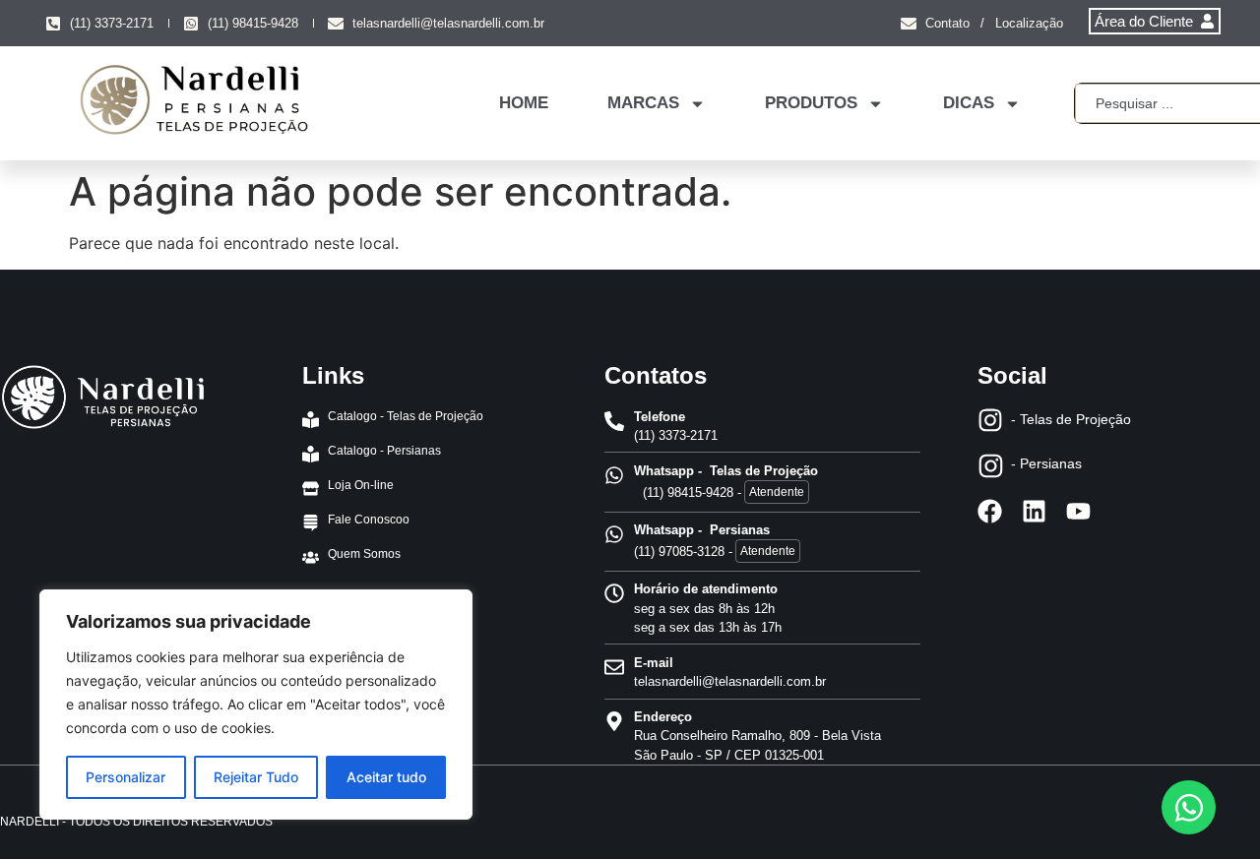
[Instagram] (990, 420)
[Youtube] (1078, 511)
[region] (255, 704)
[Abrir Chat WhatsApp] (1189, 807)
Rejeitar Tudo (256, 776)
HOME (523, 102)
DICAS (968, 102)
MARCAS (643, 102)
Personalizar (125, 776)
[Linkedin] (1034, 511)
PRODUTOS (811, 102)
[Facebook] (989, 511)
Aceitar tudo (386, 776)
